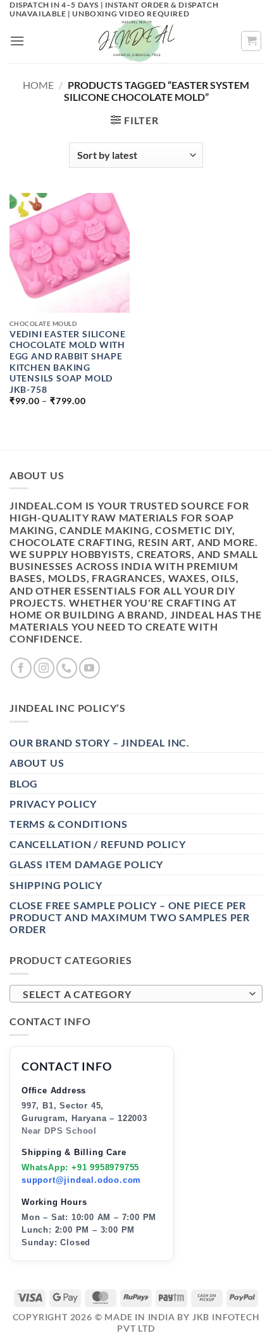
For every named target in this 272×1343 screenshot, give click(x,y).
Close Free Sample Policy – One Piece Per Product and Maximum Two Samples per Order (129, 917)
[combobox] (136, 994)
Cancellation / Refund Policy (97, 844)
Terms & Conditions (68, 824)
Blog (23, 783)
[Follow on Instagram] (44, 668)
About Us (36, 763)
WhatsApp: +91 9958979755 (80, 1167)
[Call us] (66, 668)
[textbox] (133, 994)
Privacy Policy (53, 804)
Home (38, 85)
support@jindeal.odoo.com (81, 1180)
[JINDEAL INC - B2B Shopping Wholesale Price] (136, 41)
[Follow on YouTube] (89, 668)
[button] (17, 40)
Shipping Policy (55, 885)
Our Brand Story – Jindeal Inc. (99, 742)
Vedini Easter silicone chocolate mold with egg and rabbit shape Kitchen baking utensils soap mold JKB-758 (67, 362)
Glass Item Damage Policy (86, 864)
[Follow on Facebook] (21, 668)
